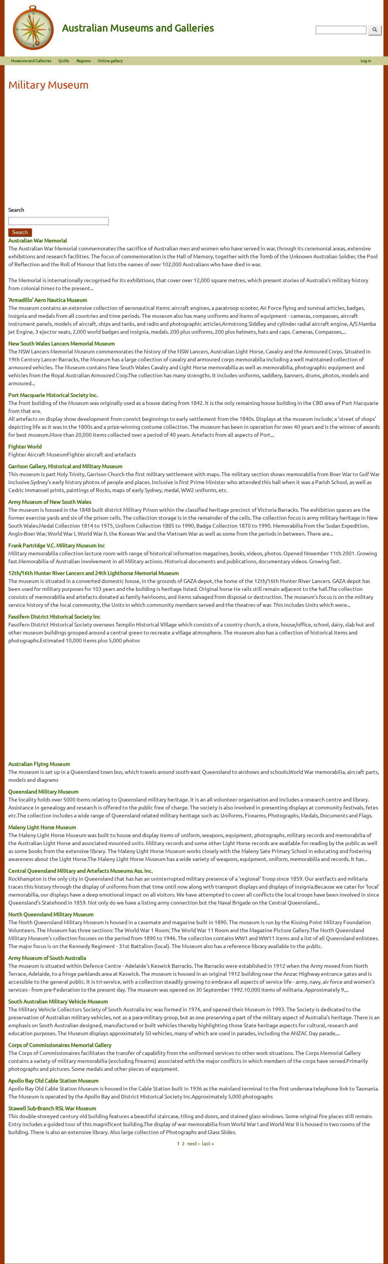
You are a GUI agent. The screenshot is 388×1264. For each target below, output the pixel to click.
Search (16, 209)
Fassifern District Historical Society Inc (54, 616)
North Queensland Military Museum (51, 914)
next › (193, 1143)
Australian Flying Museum (39, 763)
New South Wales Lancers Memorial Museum (61, 343)
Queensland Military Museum (43, 791)
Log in (366, 60)
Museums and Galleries (31, 60)
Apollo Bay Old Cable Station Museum (53, 1080)
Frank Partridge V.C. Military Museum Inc (56, 545)
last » (208, 1143)
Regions (84, 60)
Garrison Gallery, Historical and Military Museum (65, 465)
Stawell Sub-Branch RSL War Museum (52, 1108)
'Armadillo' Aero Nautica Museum (47, 299)
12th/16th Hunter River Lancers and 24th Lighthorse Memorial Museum (93, 572)
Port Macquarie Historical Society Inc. (53, 394)
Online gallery (110, 60)
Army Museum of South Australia (47, 957)
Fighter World (25, 446)
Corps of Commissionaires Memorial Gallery (59, 1044)
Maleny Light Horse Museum (42, 826)
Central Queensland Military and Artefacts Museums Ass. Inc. (80, 870)
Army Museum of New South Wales (49, 501)
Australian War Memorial (37, 240)
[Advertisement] (194, 151)
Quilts (63, 60)
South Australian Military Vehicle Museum (58, 1001)
